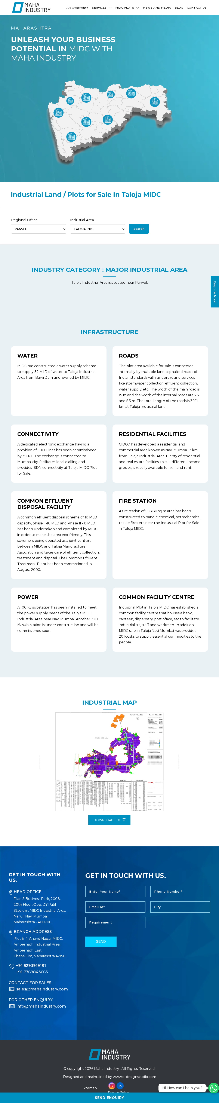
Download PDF (108, 820)
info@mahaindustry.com (41, 1006)
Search (139, 229)
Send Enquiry (109, 1098)
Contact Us (197, 7)
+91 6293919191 (31, 965)
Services (99, 7)
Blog (179, 7)
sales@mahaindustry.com (42, 989)
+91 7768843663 (32, 972)
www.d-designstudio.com (134, 1077)
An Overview (77, 7)
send (101, 941)
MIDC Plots (125, 7)
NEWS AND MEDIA (157, 7)
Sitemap (90, 1088)
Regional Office (24, 220)
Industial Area (82, 220)
